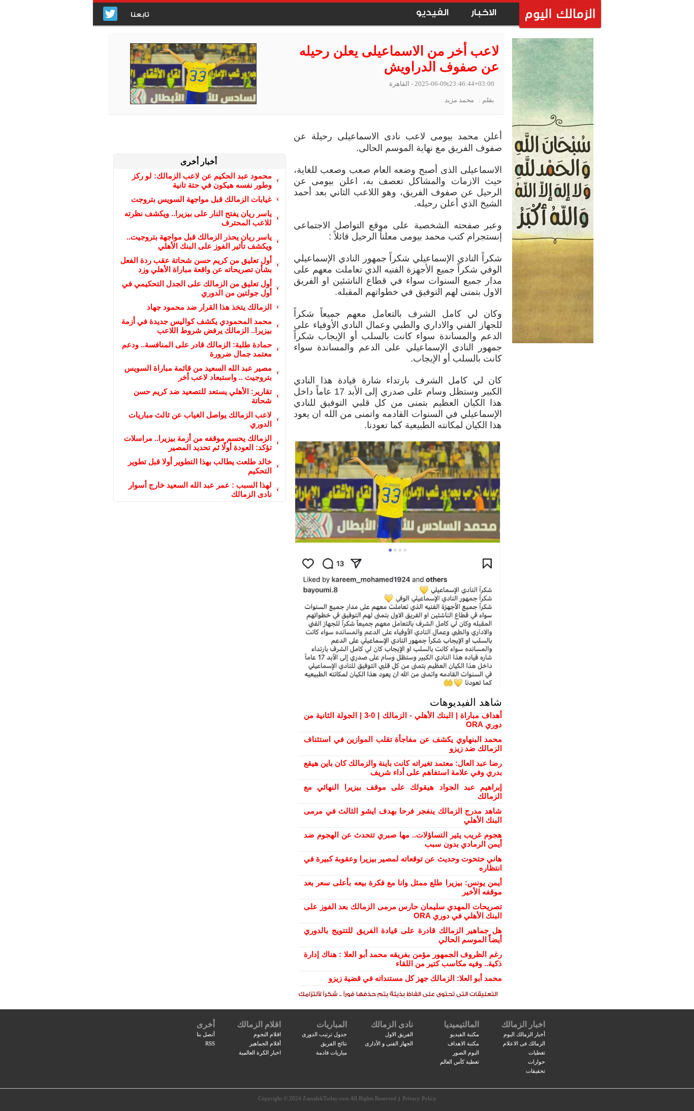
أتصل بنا (206, 1034)
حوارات (536, 1062)
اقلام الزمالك (259, 1024)
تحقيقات (535, 1071)
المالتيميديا (461, 1024)
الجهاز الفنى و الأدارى (389, 1043)
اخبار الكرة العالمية (260, 1052)
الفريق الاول (399, 1034)
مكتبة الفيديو (464, 1034)
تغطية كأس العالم (459, 1062)
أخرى (206, 1024)
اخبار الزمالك (523, 1024)
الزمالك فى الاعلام (524, 1043)
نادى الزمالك (392, 1024)
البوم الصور (466, 1052)
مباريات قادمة (331, 1052)
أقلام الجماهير (265, 1043)
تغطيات (536, 1052)
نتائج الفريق (334, 1043)
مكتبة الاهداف (463, 1043)
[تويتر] (110, 14)
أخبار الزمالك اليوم (524, 1034)
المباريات (332, 1024)
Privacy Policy (419, 1098)
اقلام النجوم (267, 1034)
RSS (210, 1043)
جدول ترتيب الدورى (324, 1034)
